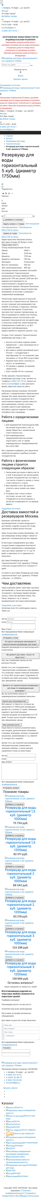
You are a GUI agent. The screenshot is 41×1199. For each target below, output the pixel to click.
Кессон (17, 1121)
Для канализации (30, 1142)
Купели (17, 1127)
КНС (13, 1148)
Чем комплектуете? (11, 725)
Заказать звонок (20, 79)
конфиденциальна (9, 634)
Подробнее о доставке (12, 605)
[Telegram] (3, 193)
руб (20, 76)
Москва (5, 11)
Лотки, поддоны (29, 1130)
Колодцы (19, 1145)
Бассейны (20, 1157)
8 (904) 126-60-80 (14, 1080)
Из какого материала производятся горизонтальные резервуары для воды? (20, 642)
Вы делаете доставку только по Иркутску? (20, 655)
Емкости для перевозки (23, 1133)
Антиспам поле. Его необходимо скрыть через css (19, 609)
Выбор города (10, 16)
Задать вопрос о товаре (13, 224)
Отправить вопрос (11, 788)
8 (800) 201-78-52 (18, 381)
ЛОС (13, 1170)
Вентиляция (23, 1176)
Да (3, 16)
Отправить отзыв (10, 638)
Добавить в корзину (14, 804)
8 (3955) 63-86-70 (14, 1077)
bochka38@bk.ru (9, 28)
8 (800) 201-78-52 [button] (10, 31)
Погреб (17, 1173)
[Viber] (6, 193)
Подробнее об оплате (11, 508)
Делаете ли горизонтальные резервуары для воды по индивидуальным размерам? (20, 688)
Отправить (7, 1048)
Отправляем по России (10, 85)
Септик (17, 1124)
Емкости (19, 1107)
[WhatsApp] (9, 193)
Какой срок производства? (15, 701)
